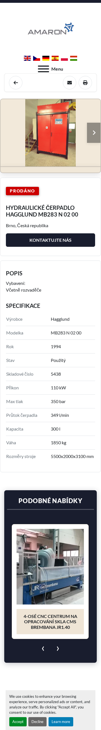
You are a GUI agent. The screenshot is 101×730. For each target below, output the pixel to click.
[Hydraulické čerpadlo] (15, 82)
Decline (37, 721)
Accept (18, 721)
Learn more (61, 721)
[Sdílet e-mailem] (69, 82)
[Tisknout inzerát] (85, 82)
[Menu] (43, 69)
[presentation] (43, 647)
